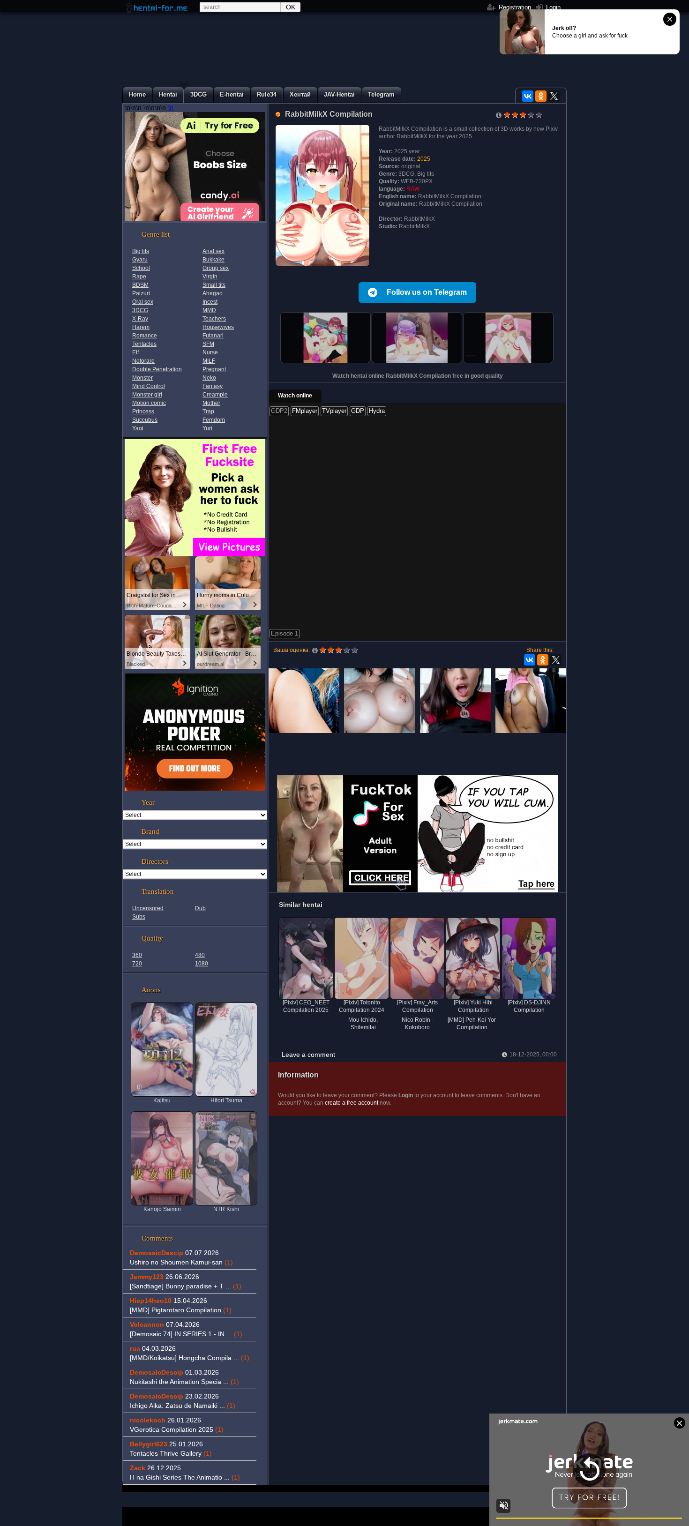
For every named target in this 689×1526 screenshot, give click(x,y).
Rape (139, 276)
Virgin (209, 276)
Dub (200, 908)
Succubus (144, 420)
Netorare (143, 361)
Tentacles (144, 344)
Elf (135, 352)
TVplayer (334, 410)
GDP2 (279, 410)
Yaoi (137, 428)
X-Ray (140, 318)
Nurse (210, 352)
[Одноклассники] (541, 96)
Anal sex (213, 251)
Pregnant (214, 369)
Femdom (213, 420)
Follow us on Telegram (427, 292)
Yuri (207, 428)
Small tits (213, 285)
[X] (554, 96)
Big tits (140, 251)
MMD (209, 310)
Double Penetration (157, 369)
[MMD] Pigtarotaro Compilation (181, 1310)
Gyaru (140, 259)
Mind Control (148, 386)
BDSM (140, 285)
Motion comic (149, 403)
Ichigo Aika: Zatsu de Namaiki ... (182, 1405)
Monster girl (147, 394)
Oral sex (142, 302)
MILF (208, 361)
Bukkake (213, 259)
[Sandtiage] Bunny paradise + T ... (185, 1286)
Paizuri (141, 293)
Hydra (377, 410)
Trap (208, 411)
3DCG (140, 310)
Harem (141, 327)
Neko (209, 377)
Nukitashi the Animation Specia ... (184, 1381)
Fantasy (212, 386)
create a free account (351, 1103)
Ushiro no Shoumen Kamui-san (181, 1262)
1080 (201, 963)
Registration (514, 7)
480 (200, 955)
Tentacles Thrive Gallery (171, 1453)
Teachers (214, 318)
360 (137, 955)
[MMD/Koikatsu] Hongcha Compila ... (189, 1357)
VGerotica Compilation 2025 (177, 1429)
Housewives (218, 327)
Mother (211, 403)
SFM (208, 344)
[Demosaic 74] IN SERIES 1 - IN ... (186, 1334)
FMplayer (304, 410)
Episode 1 (284, 633)
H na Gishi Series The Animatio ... (185, 1477)
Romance (144, 335)
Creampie (215, 394)
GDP (357, 410)
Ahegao (212, 293)
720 (137, 963)
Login (552, 7)
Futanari (213, 335)
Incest (209, 302)
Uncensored (148, 908)
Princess (143, 411)
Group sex (215, 268)
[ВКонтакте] (527, 96)
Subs (138, 916)
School (141, 268)
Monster (142, 377)
